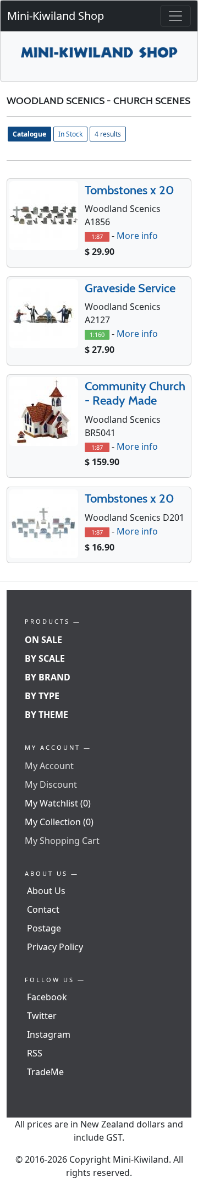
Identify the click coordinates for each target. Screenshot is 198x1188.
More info (137, 236)
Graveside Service (130, 288)
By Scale (45, 658)
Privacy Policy (55, 947)
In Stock (70, 134)
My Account (49, 766)
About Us (46, 891)
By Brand (47, 677)
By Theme (46, 715)
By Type (42, 696)
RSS (34, 1053)
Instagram (48, 1034)
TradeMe (45, 1072)
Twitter (42, 1016)
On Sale (43, 640)
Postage (44, 928)
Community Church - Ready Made (135, 393)
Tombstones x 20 (129, 190)
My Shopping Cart (62, 841)
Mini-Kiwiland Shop (55, 15)
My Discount (51, 784)
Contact (43, 909)
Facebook (47, 997)
